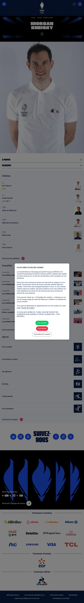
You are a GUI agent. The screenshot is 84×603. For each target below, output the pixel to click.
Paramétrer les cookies (42, 334)
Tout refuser (42, 328)
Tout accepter (42, 323)
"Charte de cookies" (28, 308)
